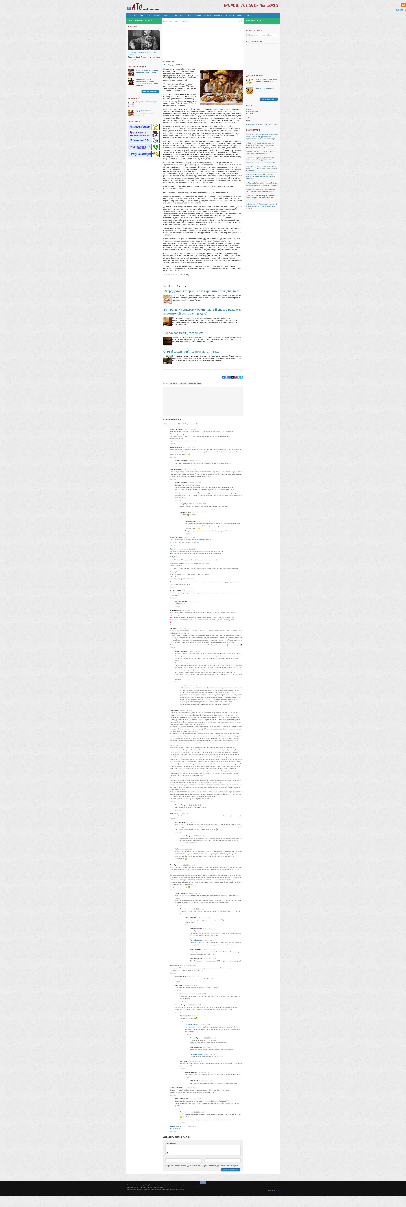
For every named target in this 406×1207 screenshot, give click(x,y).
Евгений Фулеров (169, 65)
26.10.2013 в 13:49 (189, 865)
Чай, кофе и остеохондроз (146, 102)
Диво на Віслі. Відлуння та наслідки (144, 57)
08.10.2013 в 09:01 (190, 429)
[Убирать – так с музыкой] (249, 90)
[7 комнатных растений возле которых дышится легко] (249, 81)
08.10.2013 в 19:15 (189, 610)
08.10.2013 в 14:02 (204, 521)
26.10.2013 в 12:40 (193, 822)
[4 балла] (171, 275)
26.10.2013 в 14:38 (196, 1061)
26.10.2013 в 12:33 (186, 813)
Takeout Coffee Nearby (256, 183)
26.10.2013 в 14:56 (210, 958)
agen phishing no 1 (254, 166)
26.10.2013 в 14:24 (191, 985)
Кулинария (167, 21)
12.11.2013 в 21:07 (199, 1112)
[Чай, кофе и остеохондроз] (131, 104)
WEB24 (276, 1190)
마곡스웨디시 (253, 189)
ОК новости (143, 52)
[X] (232, 377)
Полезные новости (182, 21)
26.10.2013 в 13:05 (186, 849)
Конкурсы (218, 15)
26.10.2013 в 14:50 (206, 1081)
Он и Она (207, 15)
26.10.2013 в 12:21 (186, 710)
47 (242, 21)
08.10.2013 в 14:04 (190, 549)
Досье (187, 15)
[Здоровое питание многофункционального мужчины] (131, 113)
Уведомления (191, 424)
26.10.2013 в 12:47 (200, 836)
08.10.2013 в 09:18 (195, 461)
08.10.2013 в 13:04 (195, 483)
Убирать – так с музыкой (264, 88)
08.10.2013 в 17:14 (189, 590)
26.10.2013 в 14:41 (205, 1072)
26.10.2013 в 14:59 (210, 1038)
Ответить (173, 443)
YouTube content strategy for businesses (262, 196)
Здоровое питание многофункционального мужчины (145, 113)
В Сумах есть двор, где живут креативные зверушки (261, 177)
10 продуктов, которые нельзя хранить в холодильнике (201, 291)
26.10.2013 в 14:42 (209, 949)
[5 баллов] (174, 275)
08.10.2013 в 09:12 (190, 447)
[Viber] (235, 377)
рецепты (183, 383)
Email (206, 1157)
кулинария (174, 383)
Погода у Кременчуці (254, 124)
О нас (249, 15)
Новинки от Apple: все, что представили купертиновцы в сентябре (262, 168)
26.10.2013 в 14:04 (199, 909)
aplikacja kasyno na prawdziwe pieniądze (262, 134)
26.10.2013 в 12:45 (195, 805)
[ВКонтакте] (223, 377)
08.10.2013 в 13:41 (200, 504)
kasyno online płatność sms (257, 143)
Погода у (252, 111)
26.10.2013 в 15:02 (210, 1047)
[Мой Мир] (229, 377)
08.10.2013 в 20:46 (195, 651)
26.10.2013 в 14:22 (194, 976)
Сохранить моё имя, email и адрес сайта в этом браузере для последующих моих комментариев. (202, 1166)
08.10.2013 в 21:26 (191, 685)
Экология (156, 15)
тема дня (132, 54)
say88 (250, 151)
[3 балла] (169, 275)
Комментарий (171, 1143)
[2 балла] (167, 275)
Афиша (240, 15)
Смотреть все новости (150, 91)
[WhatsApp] (238, 377)
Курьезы (178, 15)
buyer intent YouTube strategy (258, 204)
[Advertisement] (203, 41)
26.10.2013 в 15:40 (210, 1054)
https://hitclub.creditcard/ (256, 174)
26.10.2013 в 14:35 (199, 1016)
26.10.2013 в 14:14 (190, 965)
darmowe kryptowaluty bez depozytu (261, 158)
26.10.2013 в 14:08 (204, 917)
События (132, 15)
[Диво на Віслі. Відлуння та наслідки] (144, 40)
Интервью (230, 15)
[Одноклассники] (226, 377)
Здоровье (167, 15)
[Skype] (241, 377)
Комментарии (173, 424)
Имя (166, 1157)
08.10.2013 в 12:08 (190, 469)
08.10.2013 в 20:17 (184, 628)
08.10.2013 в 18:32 (195, 601)
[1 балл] (164, 275)
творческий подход (195, 383)
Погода (249, 109)
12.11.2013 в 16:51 (197, 1099)
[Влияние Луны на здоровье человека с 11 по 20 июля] (131, 72)
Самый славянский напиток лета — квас (191, 351)
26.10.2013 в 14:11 (210, 928)
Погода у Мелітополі (269, 124)
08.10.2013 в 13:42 (199, 512)
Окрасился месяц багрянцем (183, 333)
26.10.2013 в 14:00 (195, 893)
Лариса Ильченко (176, 549)
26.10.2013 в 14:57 (205, 1025)
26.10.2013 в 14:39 (190, 1088)
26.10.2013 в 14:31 (195, 1005)
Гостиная (197, 15)
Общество (144, 15)
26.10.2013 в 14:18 (210, 940)
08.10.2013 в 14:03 (190, 537)
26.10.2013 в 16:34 (200, 994)
